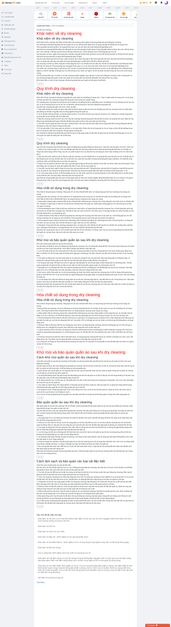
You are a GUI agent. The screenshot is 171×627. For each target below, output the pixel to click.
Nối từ (6, 65)
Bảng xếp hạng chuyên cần (12, 57)
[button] (167, 3)
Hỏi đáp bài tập (9, 17)
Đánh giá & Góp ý (9, 41)
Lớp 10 (117, 8)
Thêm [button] (104, 3)
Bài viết (6, 33)
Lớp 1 (38, 8)
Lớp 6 (82, 8)
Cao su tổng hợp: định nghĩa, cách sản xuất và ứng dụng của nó (64, 553)
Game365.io (83, 3)
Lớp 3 (55, 8)
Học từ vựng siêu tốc (10, 49)
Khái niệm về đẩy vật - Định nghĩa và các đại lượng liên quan (63, 537)
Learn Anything (9, 45)
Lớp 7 (91, 8)
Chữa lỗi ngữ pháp (9, 29)
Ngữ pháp (7, 37)
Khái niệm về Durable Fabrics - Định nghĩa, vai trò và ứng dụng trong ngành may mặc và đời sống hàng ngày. (83, 542)
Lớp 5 (73, 8)
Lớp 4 (64, 8)
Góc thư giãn (69, 3)
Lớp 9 (108, 8)
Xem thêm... (41, 582)
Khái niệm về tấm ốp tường (49, 547)
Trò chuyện (56, 3)
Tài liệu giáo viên (9, 25)
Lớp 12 (136, 8)
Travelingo (7, 61)
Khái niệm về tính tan (46, 526)
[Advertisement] (153, 23)
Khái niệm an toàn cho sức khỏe (51, 531)
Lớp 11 (127, 8)
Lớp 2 (46, 8)
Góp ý (94, 3)
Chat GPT (7, 21)
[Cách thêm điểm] (146, 3)
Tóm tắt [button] (40, 84)
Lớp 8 (100, 8)
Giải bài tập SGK (41, 3)
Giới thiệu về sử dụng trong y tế (50, 577)
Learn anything (43, 26)
